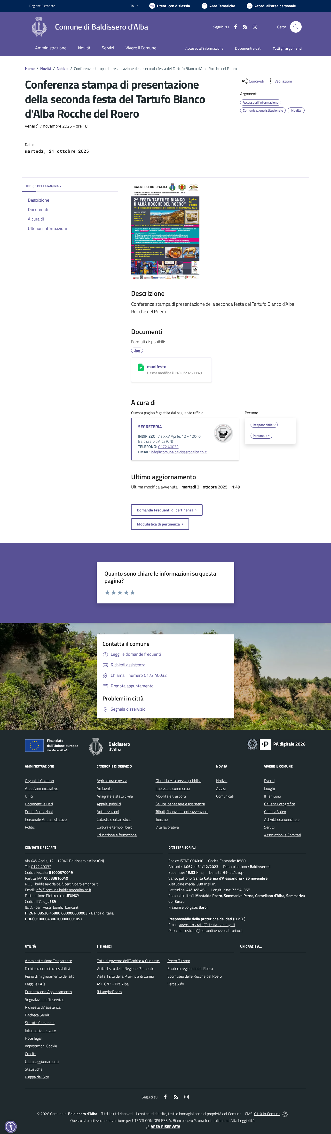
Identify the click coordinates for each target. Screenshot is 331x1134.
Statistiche (33, 1069)
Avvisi (221, 788)
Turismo (162, 819)
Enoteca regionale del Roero (190, 968)
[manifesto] (141, 367)
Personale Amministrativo (46, 819)
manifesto (156, 366)
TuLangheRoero (109, 992)
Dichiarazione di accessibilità (47, 968)
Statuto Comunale (40, 1023)
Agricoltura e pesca (112, 781)
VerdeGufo (175, 984)
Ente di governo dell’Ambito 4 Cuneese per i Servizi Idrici (141, 961)
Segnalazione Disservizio (44, 999)
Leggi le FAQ (35, 984)
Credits (30, 1054)
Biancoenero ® (184, 1120)
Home (30, 68)
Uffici (29, 796)
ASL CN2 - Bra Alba (113, 984)
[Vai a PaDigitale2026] (276, 744)
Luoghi (269, 788)
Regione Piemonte (42, 5)
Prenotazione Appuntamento (48, 992)
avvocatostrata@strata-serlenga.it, (207, 925)
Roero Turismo (178, 961)
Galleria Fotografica (279, 804)
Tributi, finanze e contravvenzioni (182, 811)
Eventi (269, 781)
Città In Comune (267, 1114)
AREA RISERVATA (165, 1126)
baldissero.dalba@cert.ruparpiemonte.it (66, 884)
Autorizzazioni (108, 811)
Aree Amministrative (41, 788)
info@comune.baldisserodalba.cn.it (179, 452)
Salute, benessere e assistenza (180, 804)
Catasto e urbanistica (114, 819)
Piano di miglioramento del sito (49, 976)
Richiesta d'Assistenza (43, 1007)
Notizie (62, 68)
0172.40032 (168, 446)
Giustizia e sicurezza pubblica (178, 781)
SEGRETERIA (150, 426)
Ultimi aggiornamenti (42, 1061)
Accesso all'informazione (204, 48)
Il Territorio (272, 796)
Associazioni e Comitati (282, 835)
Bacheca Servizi (37, 1015)
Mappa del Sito (37, 1077)
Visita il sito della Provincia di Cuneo (125, 976)
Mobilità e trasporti (171, 796)
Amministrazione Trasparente (48, 961)
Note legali (33, 1038)
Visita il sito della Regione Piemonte (125, 968)
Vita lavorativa (167, 827)
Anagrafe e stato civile (115, 796)
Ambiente (104, 788)
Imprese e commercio (173, 788)
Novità (45, 68)
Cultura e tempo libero (114, 827)
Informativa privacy (40, 1030)
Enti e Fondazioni (39, 811)
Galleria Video (275, 811)
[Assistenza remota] (285, 1114)
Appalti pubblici (109, 804)
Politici (30, 827)
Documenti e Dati (39, 804)
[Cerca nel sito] (296, 27)
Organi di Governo (39, 781)
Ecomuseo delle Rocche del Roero (194, 976)
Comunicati (225, 796)
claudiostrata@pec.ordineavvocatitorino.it (209, 930)
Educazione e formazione (117, 835)
